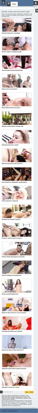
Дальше (31, 392)
